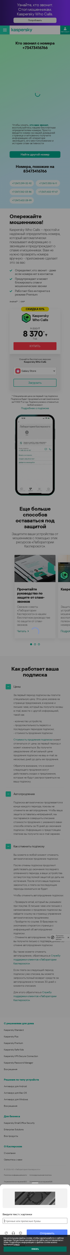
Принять (35, 1249)
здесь (17, 1244)
